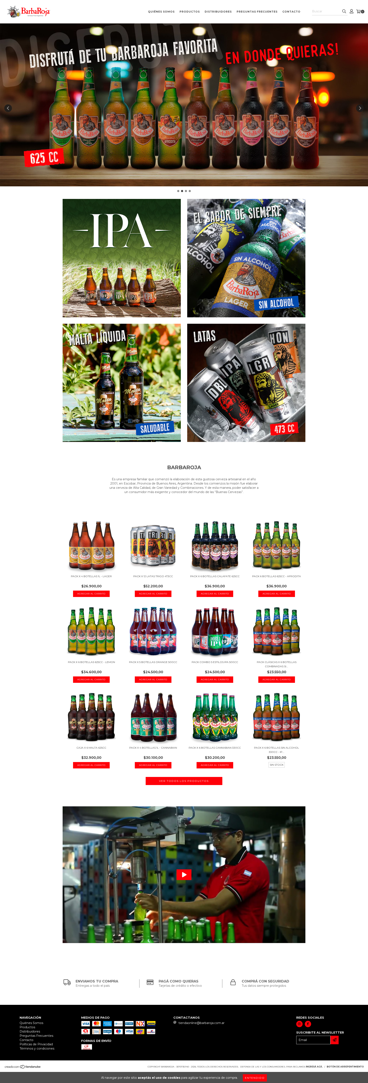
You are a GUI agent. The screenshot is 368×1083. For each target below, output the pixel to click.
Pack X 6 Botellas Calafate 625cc (215, 576)
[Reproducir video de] (184, 874)
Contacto (291, 11)
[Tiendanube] (23, 1068)
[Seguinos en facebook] (308, 1024)
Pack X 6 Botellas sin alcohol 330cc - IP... (276, 750)
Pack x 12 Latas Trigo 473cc (153, 576)
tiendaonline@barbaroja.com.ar (201, 1023)
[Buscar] (344, 11)
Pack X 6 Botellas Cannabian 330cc (215, 747)
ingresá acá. (314, 1066)
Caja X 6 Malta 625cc (91, 747)
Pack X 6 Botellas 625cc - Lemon (91, 662)
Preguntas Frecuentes (257, 11)
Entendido (255, 1077)
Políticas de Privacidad (36, 1044)
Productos (190, 11)
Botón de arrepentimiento (345, 1066)
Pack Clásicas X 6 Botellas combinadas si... (276, 664)
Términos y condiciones (37, 1048)
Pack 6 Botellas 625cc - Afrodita (276, 576)
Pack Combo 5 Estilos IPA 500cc (215, 662)
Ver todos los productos (184, 780)
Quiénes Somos (161, 11)
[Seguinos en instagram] (299, 1024)
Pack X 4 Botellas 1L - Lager (91, 576)
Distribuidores (218, 11)
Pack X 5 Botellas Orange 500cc (153, 662)
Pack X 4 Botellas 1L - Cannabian (153, 747)
